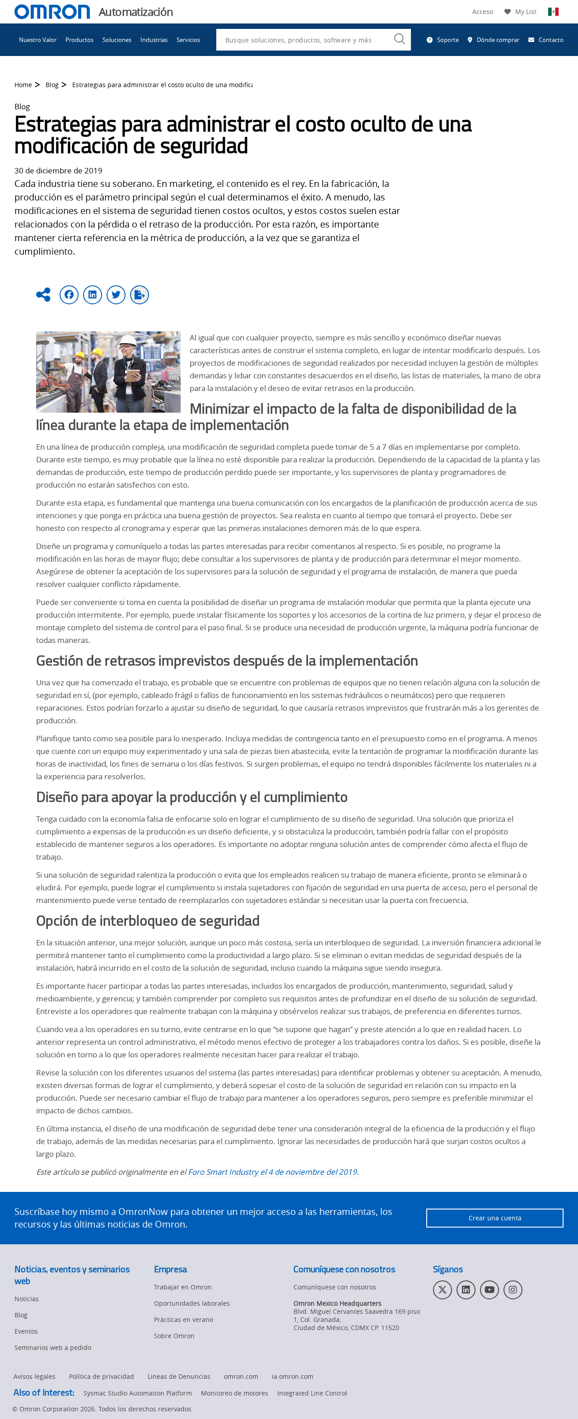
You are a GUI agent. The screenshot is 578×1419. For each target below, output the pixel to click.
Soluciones (117, 40)
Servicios (188, 40)
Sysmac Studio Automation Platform (138, 1393)
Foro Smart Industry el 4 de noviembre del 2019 (272, 1172)
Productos (79, 40)
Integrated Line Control (312, 1393)
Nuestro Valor (37, 40)
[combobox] (313, 40)
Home (23, 84)
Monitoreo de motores (234, 1393)
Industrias (154, 40)
